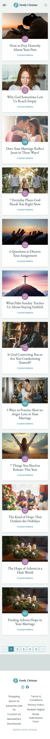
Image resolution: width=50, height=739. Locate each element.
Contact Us (14, 714)
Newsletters (14, 719)
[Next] (42, 649)
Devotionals (14, 723)
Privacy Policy (36, 704)
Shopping (14, 696)
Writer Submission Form (36, 718)
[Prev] (4, 649)
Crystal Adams (25, 55)
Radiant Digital (36, 709)
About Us (14, 701)
